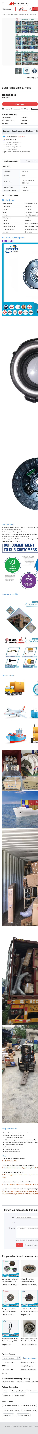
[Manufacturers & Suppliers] (19, 3)
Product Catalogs (30, 1358)
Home (3, 14)
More (4, 1419)
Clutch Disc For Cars (29, 1410)
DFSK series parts (7, 1370)
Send (19, 1245)
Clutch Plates (19, 1396)
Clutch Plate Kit (8, 1415)
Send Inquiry (20, 104)
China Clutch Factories (28, 1405)
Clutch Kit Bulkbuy (23, 1415)
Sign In (5, 152)
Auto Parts (33, 14)
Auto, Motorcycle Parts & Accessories (18, 14)
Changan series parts (27, 1362)
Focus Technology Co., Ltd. (25, 1426)
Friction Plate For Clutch (11, 1410)
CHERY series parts (8, 1362)
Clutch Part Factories (10, 1405)
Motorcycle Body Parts (19, 1391)
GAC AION (5, 1366)
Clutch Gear (7, 1396)
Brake (5, 1391)
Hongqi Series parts (26, 1366)
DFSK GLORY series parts (28, 1370)
